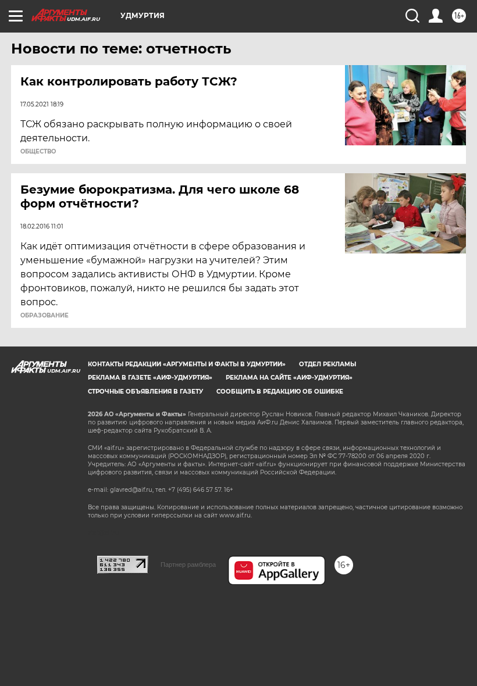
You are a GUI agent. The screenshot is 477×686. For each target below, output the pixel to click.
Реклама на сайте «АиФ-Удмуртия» (289, 377)
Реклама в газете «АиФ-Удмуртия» (150, 377)
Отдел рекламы (327, 364)
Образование (44, 316)
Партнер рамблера (188, 564)
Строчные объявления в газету (145, 391)
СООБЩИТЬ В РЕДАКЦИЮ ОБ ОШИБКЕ (279, 391)
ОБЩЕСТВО (38, 152)
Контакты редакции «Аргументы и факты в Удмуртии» (187, 364)
